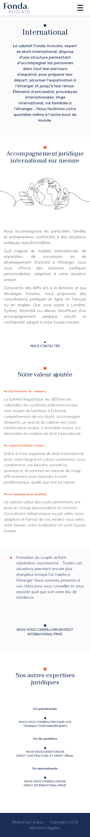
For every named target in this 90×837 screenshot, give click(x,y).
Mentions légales (45, 827)
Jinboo (38, 821)
